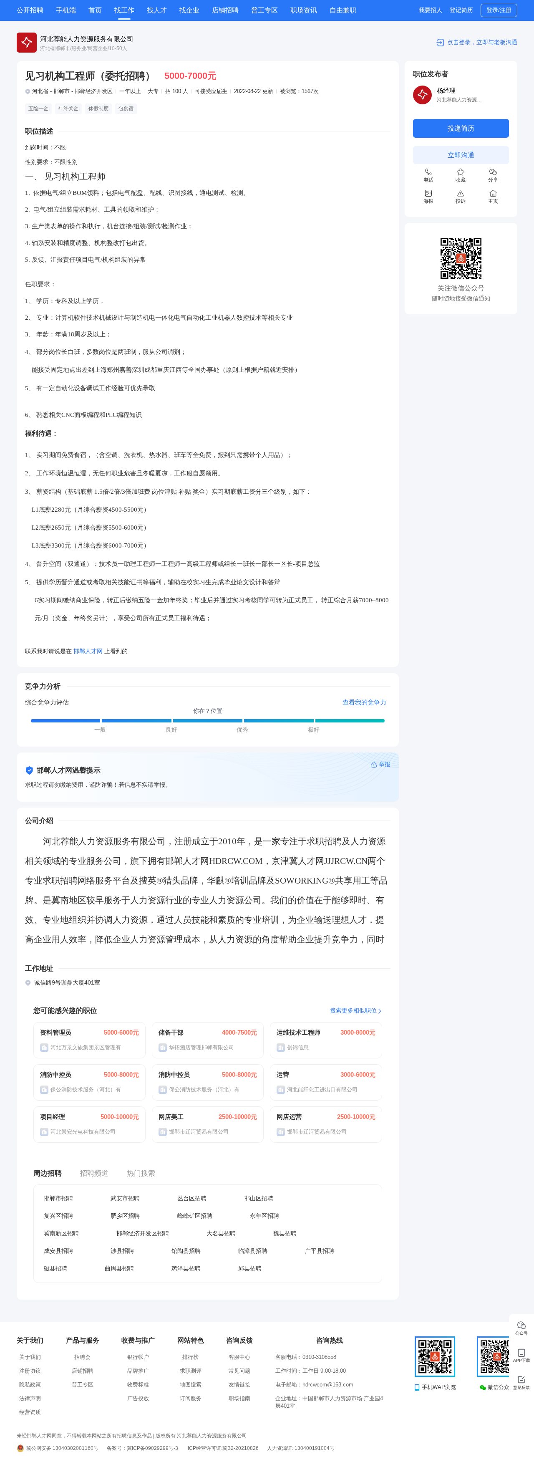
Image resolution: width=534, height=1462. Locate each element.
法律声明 (30, 1398)
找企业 (189, 10)
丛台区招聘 (192, 1198)
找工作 (124, 10)
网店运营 (289, 1116)
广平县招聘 (319, 1250)
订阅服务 (191, 1398)
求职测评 (191, 1371)
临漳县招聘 (252, 1250)
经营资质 (30, 1412)
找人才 (157, 10)
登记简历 (461, 10)
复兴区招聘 (58, 1215)
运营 (283, 1074)
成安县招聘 (58, 1250)
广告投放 (138, 1398)
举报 (384, 764)
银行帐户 (138, 1357)
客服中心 (239, 1357)
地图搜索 (191, 1384)
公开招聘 (30, 10)
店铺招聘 (225, 10)
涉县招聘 (122, 1250)
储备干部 (171, 1032)
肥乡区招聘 (125, 1215)
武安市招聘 (125, 1198)
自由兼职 (343, 10)
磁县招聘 (55, 1268)
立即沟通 (461, 155)
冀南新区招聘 (61, 1233)
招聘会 (82, 1357)
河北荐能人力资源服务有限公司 (87, 39)
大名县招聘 (221, 1233)
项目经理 (52, 1116)
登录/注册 (498, 10)
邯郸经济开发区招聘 (142, 1233)
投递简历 (461, 128)
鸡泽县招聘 (186, 1268)
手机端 (66, 10)
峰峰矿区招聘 (194, 1215)
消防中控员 (55, 1074)
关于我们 (30, 1357)
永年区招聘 (264, 1215)
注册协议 (30, 1371)
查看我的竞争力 (364, 702)
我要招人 (430, 10)
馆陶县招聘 (186, 1250)
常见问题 (239, 1371)
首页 (95, 10)
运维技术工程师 (298, 1032)
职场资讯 (303, 10)
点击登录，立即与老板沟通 (482, 42)
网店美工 (171, 1116)
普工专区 (264, 10)
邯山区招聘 (258, 1198)
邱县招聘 (250, 1268)
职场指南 (239, 1398)
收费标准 (138, 1384)
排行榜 (190, 1357)
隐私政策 (30, 1384)
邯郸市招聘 (58, 1198)
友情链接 (239, 1384)
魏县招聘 (285, 1233)
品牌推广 (138, 1371)
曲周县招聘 (119, 1268)
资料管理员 (55, 1032)
